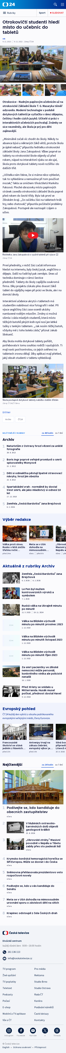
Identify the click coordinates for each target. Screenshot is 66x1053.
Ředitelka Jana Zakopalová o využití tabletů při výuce (29, 254)
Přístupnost (40, 1047)
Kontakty (39, 1020)
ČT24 (20, 419)
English (6, 1047)
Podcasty (8, 994)
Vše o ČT (7, 1020)
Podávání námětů (44, 1007)
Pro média (39, 968)
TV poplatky (9, 981)
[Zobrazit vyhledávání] (55, 4)
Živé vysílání (9, 975)
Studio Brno (40, 981)
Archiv (8, 419)
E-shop (6, 1007)
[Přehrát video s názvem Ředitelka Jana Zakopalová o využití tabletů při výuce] (33, 235)
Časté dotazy (41, 1013)
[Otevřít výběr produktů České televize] (62, 4)
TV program (9, 968)
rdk (4, 38)
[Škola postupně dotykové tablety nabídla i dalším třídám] (33, 381)
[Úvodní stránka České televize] (16, 933)
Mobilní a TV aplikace (14, 1013)
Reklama (39, 975)
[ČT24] (9, 4)
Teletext (7, 988)
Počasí (6, 1000)
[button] (33, 235)
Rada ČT (38, 994)
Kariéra (38, 1000)
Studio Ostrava (42, 988)
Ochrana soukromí (22, 1047)
